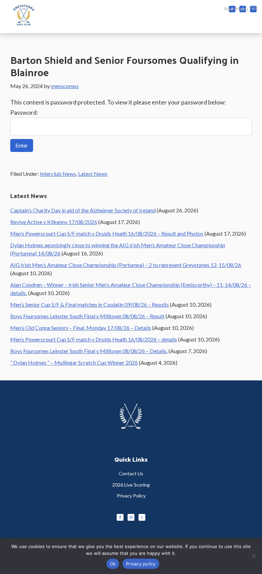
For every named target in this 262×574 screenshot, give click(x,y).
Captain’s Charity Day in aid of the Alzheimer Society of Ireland (83, 210)
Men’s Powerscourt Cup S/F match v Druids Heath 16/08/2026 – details (93, 339)
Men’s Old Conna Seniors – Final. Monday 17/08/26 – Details (80, 327)
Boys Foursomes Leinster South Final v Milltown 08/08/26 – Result (87, 316)
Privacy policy (141, 563)
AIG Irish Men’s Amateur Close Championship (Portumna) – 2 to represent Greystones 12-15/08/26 (125, 265)
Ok (113, 563)
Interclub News (58, 173)
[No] (253, 555)
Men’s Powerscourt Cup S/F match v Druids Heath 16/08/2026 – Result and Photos (106, 233)
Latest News (92, 173)
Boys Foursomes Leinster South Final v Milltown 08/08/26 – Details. (89, 351)
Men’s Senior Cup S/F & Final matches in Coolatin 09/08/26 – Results (89, 304)
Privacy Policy (131, 496)
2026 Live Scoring (131, 485)
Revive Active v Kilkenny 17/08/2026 (53, 222)
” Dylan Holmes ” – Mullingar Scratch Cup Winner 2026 (74, 362)
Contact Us (131, 473)
